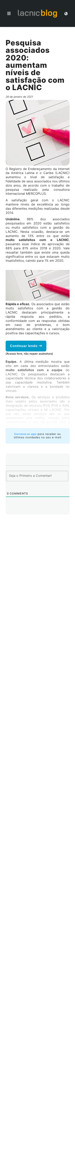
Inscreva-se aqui (25, 434)
